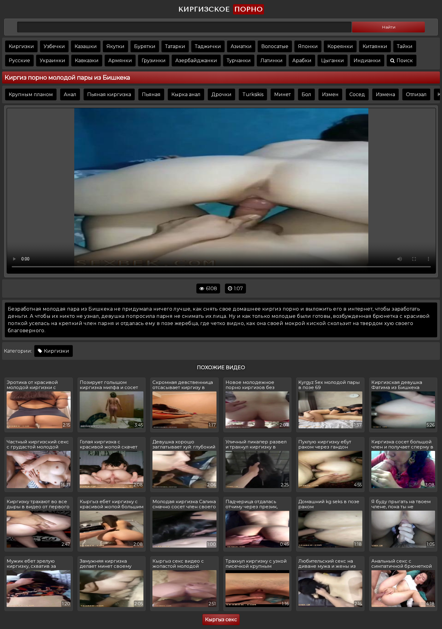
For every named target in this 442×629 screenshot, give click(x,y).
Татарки (175, 46)
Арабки (302, 60)
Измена (385, 94)
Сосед (357, 94)
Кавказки (87, 60)
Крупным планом (31, 94)
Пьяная (151, 94)
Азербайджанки (196, 60)
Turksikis (252, 94)
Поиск (404, 60)
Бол (306, 94)
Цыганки (332, 60)
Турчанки (239, 60)
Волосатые (274, 46)
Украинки (52, 60)
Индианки (367, 60)
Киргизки (21, 46)
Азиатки (241, 46)
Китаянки (375, 46)
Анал (70, 94)
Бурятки (144, 46)
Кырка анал (186, 94)
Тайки (405, 46)
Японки (308, 46)
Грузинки (154, 60)
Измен (330, 94)
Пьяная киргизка (109, 94)
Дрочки (221, 94)
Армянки (120, 60)
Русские (19, 60)
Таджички (208, 46)
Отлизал (416, 94)
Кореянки (340, 46)
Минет (282, 94)
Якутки (115, 46)
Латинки (271, 60)
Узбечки (54, 46)
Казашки (86, 46)
